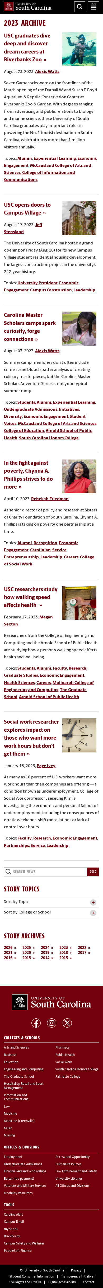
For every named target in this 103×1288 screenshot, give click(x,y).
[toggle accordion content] (93, 902)
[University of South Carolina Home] (28, 6)
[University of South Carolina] (51, 1002)
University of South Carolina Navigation (93, 6)
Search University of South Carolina (79, 6)
